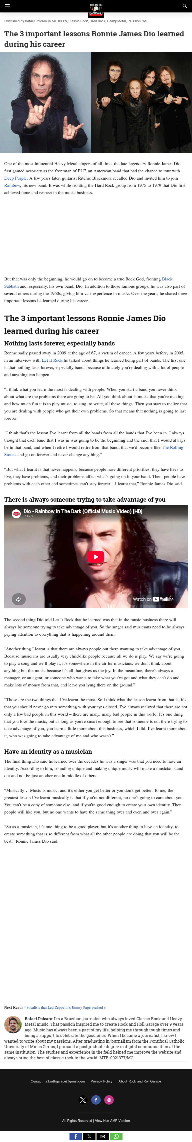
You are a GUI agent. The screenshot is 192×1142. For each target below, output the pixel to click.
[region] (96, 234)
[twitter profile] (83, 1100)
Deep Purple (15, 178)
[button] (76, 1136)
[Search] (183, 6)
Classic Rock (78, 21)
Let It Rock (52, 360)
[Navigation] (6, 6)
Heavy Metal (116, 21)
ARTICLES (59, 21)
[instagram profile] (109, 1100)
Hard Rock (98, 21)
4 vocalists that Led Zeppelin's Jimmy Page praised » (65, 1007)
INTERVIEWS (137, 21)
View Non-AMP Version (112, 1121)
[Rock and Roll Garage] (96, 7)
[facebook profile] (96, 1100)
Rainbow (12, 185)
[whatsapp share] (116, 1139)
